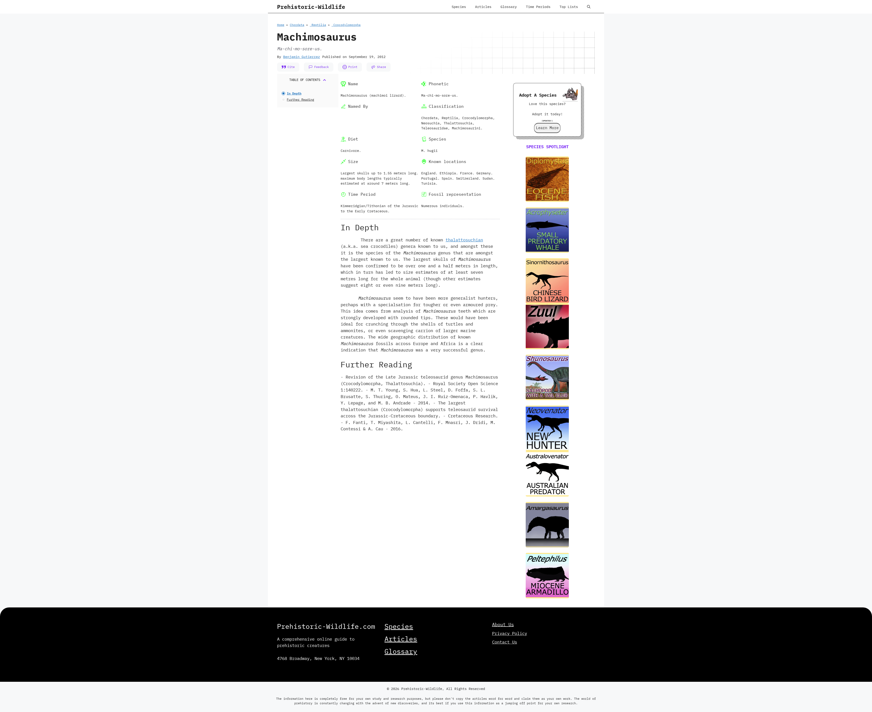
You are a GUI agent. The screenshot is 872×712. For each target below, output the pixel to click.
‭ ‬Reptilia (318, 25)
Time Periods (538, 7)
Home (280, 25)
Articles (483, 7)
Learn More (547, 127)
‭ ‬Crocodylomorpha (346, 25)
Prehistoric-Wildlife (311, 6)
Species (459, 7)
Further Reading (300, 100)
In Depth (294, 93)
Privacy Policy (509, 633)
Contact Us (504, 642)
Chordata (297, 25)
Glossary (508, 7)
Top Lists (569, 7)
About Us (503, 624)
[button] (588, 7)
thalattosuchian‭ (464, 240)
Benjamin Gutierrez (301, 57)
